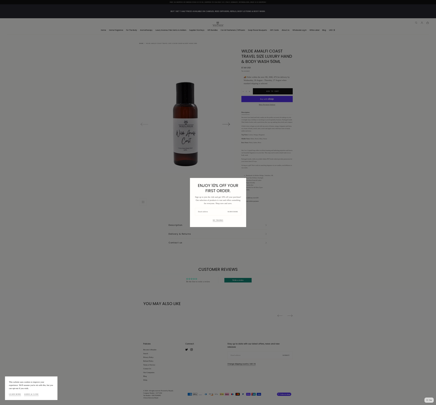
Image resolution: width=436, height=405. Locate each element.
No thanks (218, 220)
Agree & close (31, 394)
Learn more (15, 394)
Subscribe (233, 212)
